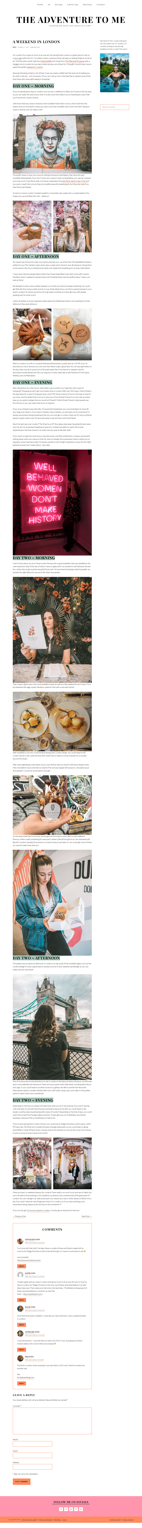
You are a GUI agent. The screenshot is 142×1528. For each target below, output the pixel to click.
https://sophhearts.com (32, 1294)
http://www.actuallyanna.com (29, 1260)
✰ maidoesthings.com (25, 1377)
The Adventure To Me (71, 19)
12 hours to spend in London (38, 1210)
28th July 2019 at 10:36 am (34, 1276)
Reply (21, 1266)
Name (16, 1439)
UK (27, 47)
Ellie (27, 1307)
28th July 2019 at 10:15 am (34, 1242)
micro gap (18, 58)
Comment (17, 1406)
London (21, 47)
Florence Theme (115, 1519)
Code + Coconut (128, 1519)
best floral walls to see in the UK (75, 181)
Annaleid (30, 1239)
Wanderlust (35, 47)
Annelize (30, 1332)
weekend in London (35, 67)
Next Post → (87, 1216)
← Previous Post (19, 1216)
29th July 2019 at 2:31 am (34, 1360)
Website (16, 1462)
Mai (27, 1357)
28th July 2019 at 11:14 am (34, 1335)
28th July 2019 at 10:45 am (34, 1310)
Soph (27, 1273)
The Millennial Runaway (74, 61)
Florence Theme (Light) (29, 1519)
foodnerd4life (46, 61)
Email (15, 1451)
